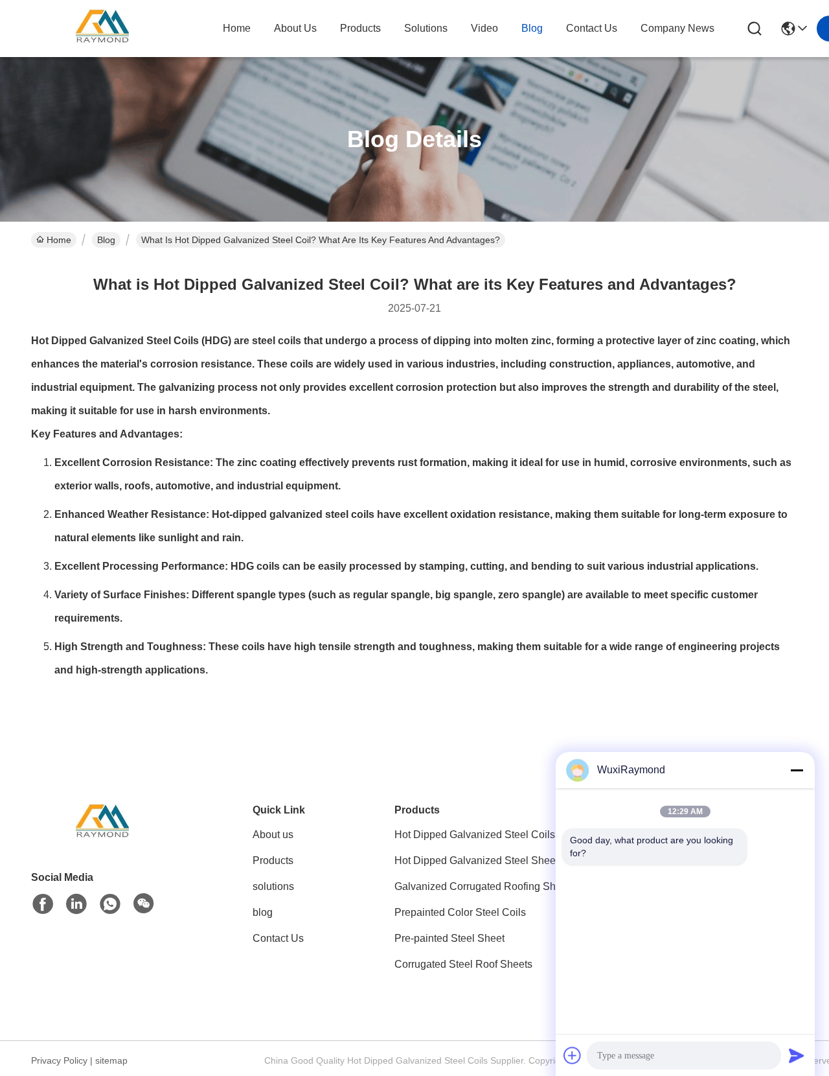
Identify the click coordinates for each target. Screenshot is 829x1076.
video (484, 28)
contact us (591, 28)
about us (295, 28)
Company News (677, 28)
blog (532, 28)
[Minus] (796, 770)
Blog (106, 240)
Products (273, 860)
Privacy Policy (59, 1060)
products (360, 28)
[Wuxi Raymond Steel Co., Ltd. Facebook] (42, 904)
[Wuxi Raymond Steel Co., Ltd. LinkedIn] (76, 904)
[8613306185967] (110, 904)
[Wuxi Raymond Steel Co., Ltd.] (102, 28)
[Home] (102, 839)
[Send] (796, 1055)
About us (273, 834)
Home (237, 28)
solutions (426, 28)
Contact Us (278, 938)
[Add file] (572, 1055)
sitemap (111, 1060)
